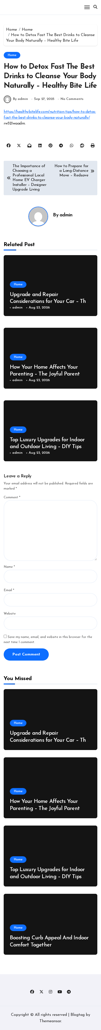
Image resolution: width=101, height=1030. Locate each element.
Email (9, 590)
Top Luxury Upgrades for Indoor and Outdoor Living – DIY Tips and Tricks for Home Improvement (49, 447)
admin (66, 215)
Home (12, 55)
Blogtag (78, 1015)
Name (9, 566)
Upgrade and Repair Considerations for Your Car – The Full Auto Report (49, 301)
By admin (20, 99)
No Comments (72, 99)
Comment (12, 497)
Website (10, 613)
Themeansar (50, 1021)
